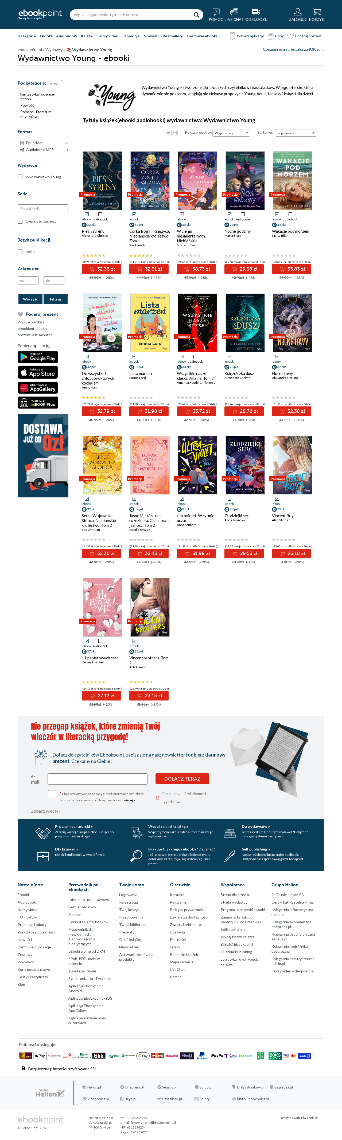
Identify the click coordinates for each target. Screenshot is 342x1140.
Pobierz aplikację (250, 36)
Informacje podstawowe (88, 899)
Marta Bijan (232, 235)
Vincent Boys (284, 515)
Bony (279, 36)
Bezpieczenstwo (82, 907)
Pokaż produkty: (198, 132)
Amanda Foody (187, 383)
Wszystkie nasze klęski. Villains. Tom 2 (195, 376)
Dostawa (177, 932)
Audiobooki (66, 36)
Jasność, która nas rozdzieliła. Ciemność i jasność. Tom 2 (149, 520)
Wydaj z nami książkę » (168, 826)
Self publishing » (256, 849)
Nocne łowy (282, 373)
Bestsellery (173, 36)
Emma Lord (137, 378)
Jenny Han (89, 387)
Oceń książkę (130, 939)
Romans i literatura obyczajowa (36, 114)
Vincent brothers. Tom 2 (148, 660)
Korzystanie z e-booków (88, 922)
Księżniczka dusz (239, 373)
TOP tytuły (27, 917)
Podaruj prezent (308, 36)
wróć (54, 83)
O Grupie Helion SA (287, 894)
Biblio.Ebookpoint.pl (253, 1099)
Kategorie (27, 36)
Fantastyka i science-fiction (37, 96)
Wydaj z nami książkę (238, 937)
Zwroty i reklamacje (186, 924)
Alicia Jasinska (234, 520)
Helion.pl (94, 1087)
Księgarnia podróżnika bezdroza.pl (289, 948)
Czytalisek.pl (172, 1099)
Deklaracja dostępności (189, 917)
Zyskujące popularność (37, 932)
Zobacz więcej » (46, 810)
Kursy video (108, 36)
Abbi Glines (280, 520)
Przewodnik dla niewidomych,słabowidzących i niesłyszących (82, 936)
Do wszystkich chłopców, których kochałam (98, 378)
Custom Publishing (236, 951)
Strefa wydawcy (234, 902)
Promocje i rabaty (32, 924)
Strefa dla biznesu (235, 894)
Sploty (205, 1099)
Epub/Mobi (47, 142)
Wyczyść (30, 299)
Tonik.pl (312, 1118)
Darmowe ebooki (202, 36)
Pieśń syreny (93, 231)
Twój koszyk (129, 909)
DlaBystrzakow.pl (251, 1087)
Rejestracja (128, 902)
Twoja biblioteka (132, 924)
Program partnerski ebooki (243, 909)
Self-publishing (233, 929)
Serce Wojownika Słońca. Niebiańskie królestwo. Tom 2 (99, 520)
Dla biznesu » (66, 849)
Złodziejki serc (237, 515)
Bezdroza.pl (283, 1087)
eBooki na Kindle (82, 971)
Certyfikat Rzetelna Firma (292, 902)
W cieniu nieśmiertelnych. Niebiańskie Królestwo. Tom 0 (192, 238)
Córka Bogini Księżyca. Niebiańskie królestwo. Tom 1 (149, 236)
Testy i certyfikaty (33, 977)
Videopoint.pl (98, 1099)
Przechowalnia (131, 917)
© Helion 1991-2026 (32, 1128)
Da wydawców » (256, 826)
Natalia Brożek (139, 530)
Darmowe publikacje (34, 947)
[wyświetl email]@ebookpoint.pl (153, 1123)
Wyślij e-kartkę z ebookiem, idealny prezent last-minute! (35, 328)
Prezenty (126, 932)
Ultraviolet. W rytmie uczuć (195, 518)
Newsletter (128, 947)
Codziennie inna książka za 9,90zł (291, 50)
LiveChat (177, 969)
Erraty (175, 947)
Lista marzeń (140, 373)
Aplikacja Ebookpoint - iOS (90, 998)
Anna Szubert (186, 525)
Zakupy (74, 914)
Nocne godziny (237, 231)
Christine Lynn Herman (216, 383)
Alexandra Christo (95, 235)
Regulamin (178, 902)
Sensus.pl (169, 1087)
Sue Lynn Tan (138, 245)
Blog (21, 984)
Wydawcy (26, 962)
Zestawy (25, 954)
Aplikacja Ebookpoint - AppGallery (86, 1008)
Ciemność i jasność (41, 221)
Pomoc (175, 977)
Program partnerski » (74, 826)
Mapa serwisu (181, 962)
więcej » (129, 800)
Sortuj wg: (265, 132)
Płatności (178, 939)
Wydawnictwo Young (43, 177)
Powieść (27, 105)
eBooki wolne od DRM (86, 951)
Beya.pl (130, 1099)
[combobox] (231, 133)
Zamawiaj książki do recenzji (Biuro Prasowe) (241, 919)
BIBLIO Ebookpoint (237, 944)
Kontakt (177, 894)
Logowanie (128, 894)
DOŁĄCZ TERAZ (182, 779)
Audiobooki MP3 (47, 149)
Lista (167, 133)
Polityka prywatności (187, 909)
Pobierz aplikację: (34, 346)
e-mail (35, 779)
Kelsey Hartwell (93, 662)
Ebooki (46, 36)
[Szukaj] (196, 14)
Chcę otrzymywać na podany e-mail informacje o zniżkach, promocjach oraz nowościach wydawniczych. (102, 796)
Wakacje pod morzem (290, 231)
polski (30, 251)
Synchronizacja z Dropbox (89, 978)
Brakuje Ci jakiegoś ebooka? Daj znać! (181, 849)
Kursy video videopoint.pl (292, 971)
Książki (87, 36)
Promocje (130, 36)
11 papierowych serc (100, 657)
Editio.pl (206, 1087)
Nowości (151, 36)
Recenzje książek (184, 954)
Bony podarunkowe (34, 969)
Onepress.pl (134, 1087)
